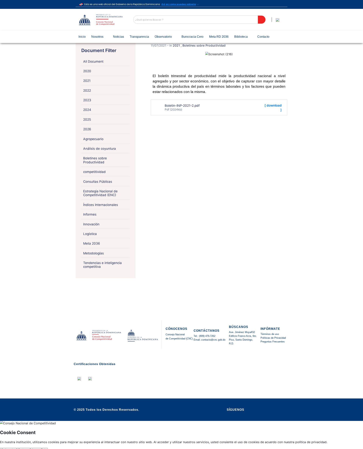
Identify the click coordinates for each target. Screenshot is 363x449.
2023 (87, 100)
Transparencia (139, 36)
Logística (90, 234)
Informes (89, 214)
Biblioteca (241, 36)
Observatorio (163, 36)
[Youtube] (271, 410)
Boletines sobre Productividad (95, 160)
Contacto (263, 36)
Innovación (91, 224)
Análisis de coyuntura (99, 148)
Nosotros (97, 36)
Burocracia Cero (192, 36)
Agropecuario (93, 139)
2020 (87, 71)
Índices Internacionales (100, 205)
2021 (87, 81)
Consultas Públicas (97, 181)
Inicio (82, 36)
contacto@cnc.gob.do (213, 339)
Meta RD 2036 (219, 36)
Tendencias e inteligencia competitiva (102, 265)
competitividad (94, 172)
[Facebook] (257, 410)
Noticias (118, 36)
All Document (93, 61)
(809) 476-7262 (206, 336)
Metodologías (93, 253)
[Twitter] (264, 410)
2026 (87, 129)
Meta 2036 (91, 243)
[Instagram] (278, 410)
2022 (87, 90)
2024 (87, 110)
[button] (99, 36)
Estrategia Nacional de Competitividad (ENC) (100, 193)
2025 (87, 119)
